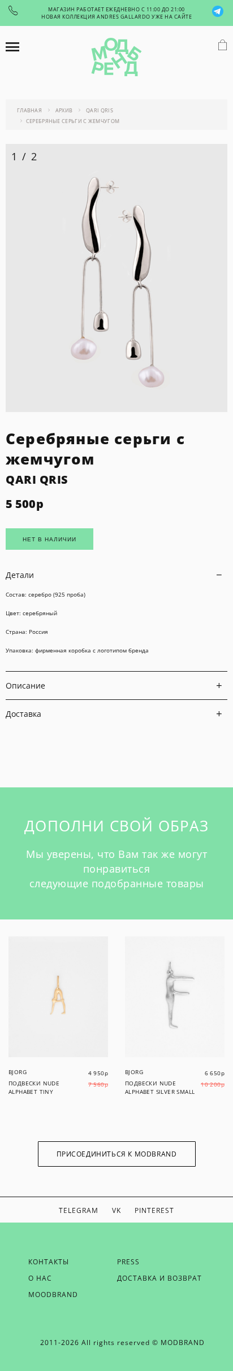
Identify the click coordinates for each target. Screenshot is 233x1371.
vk (116, 1210)
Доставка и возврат (159, 1278)
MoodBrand (53, 1294)
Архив (64, 110)
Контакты (48, 1262)
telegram (78, 1210)
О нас (40, 1278)
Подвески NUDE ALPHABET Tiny (33, 1087)
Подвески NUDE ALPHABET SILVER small (160, 1087)
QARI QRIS (37, 479)
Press (128, 1262)
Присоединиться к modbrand (117, 1154)
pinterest (154, 1210)
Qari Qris (99, 110)
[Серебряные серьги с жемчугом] (116, 409)
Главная (29, 110)
